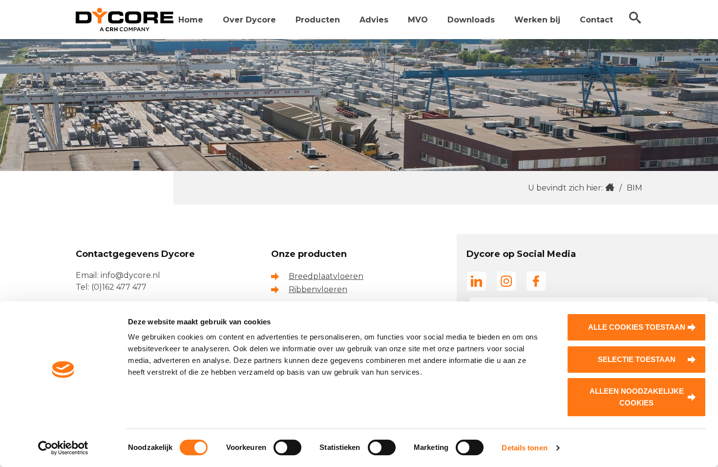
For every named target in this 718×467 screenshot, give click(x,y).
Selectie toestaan (637, 359)
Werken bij (537, 19)
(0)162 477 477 (119, 287)
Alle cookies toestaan (636, 327)
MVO (418, 19)
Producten (318, 19)
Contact (596, 19)
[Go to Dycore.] (609, 187)
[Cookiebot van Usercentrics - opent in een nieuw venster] (63, 448)
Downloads (471, 19)
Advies (373, 19)
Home (190, 19)
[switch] (287, 447)
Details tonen (524, 448)
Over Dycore (249, 19)
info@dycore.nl (130, 275)
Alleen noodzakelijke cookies (637, 397)
